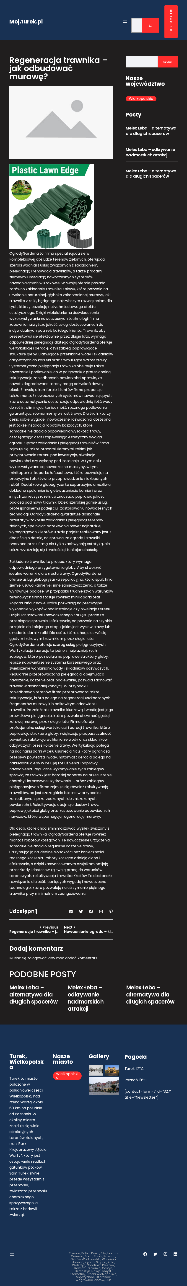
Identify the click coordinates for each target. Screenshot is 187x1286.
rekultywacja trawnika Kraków (60, 875)
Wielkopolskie (141, 98)
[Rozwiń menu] (125, 21)
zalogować (37, 958)
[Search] (150, 25)
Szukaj (167, 62)
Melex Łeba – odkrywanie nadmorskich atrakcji (150, 152)
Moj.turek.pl (26, 21)
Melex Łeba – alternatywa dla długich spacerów (151, 130)
